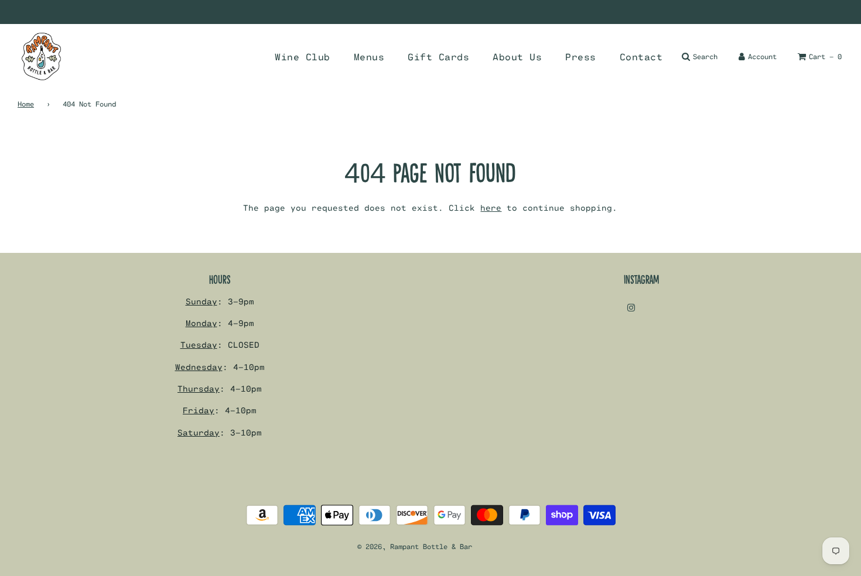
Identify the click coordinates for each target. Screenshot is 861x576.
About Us (517, 56)
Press (580, 56)
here (490, 207)
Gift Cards (438, 56)
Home (26, 104)
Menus (369, 56)
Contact (641, 56)
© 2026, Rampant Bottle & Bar (414, 546)
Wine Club (302, 56)
